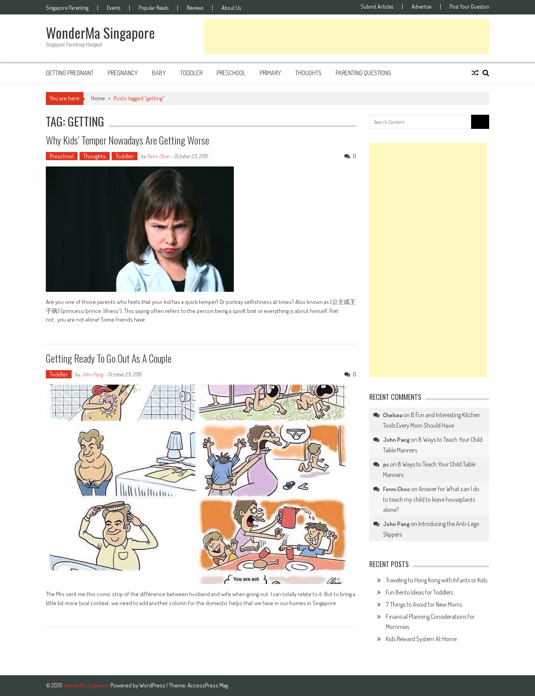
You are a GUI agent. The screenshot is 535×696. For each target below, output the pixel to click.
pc (386, 464)
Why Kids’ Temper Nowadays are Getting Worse (127, 140)
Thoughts (308, 73)
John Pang (92, 374)
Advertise (421, 6)
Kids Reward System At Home (421, 639)
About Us (231, 8)
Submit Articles (377, 6)
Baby (159, 73)
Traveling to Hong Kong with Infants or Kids (436, 580)
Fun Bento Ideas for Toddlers (419, 592)
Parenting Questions (363, 73)
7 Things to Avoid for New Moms (424, 604)
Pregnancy (123, 73)
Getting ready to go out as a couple (109, 358)
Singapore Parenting (67, 8)
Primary (270, 73)
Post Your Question (469, 6)
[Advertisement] (346, 36)
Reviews (195, 8)
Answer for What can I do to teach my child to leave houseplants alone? (431, 499)
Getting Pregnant (70, 73)
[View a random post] (475, 73)
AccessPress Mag (208, 685)
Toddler (191, 73)
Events (113, 8)
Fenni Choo (158, 156)
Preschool (231, 73)
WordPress (152, 685)
